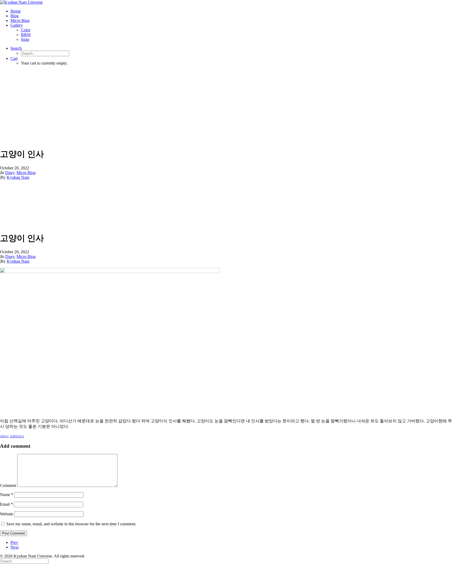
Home (15, 11)
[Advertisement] (226, 106)
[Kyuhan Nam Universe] (226, 2)
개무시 (4, 436)
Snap (25, 39)
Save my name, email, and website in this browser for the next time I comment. (71, 524)
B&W (26, 34)
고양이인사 (17, 436)
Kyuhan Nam (18, 177)
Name (6, 494)
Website (6, 514)
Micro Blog (20, 20)
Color (25, 30)
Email (6, 504)
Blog (14, 16)
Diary (9, 172)
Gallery (16, 25)
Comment (8, 485)
